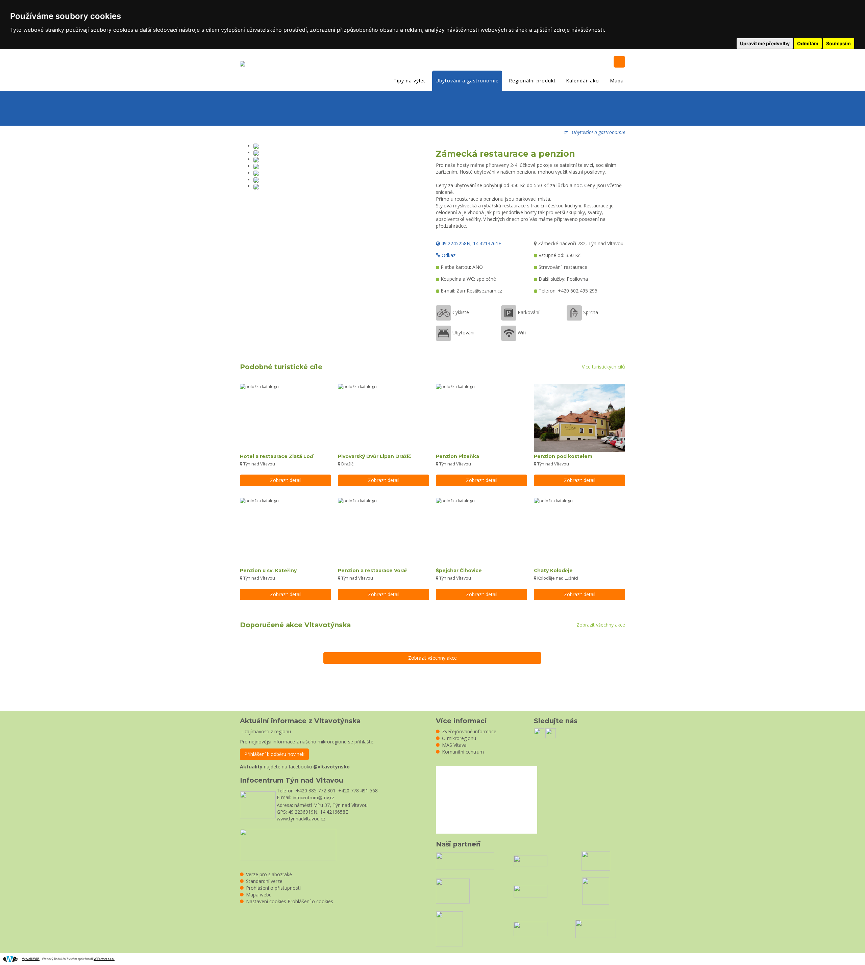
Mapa (617, 80)
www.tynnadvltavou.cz (301, 818)
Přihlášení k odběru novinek (274, 754)
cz (566, 132)
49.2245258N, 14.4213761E (470, 243)
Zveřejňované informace (469, 731)
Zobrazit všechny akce (600, 624)
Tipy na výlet (409, 80)
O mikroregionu (459, 738)
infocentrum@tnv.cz (313, 798)
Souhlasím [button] (838, 43)
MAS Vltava (454, 745)
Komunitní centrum (463, 751)
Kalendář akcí (583, 80)
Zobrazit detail (285, 480)
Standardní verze (264, 881)
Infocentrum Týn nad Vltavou (291, 780)
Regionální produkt (532, 80)
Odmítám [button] (807, 43)
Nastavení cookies (266, 901)
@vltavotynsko (331, 766)
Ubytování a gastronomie (467, 80)
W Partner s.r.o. (104, 959)
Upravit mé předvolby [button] (765, 43)
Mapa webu (259, 894)
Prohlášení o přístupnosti (273, 888)
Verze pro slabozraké (269, 874)
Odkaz (447, 255)
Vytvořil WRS (31, 959)
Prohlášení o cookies (310, 901)
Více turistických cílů (603, 366)
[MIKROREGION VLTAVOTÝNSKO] (244, 64)
